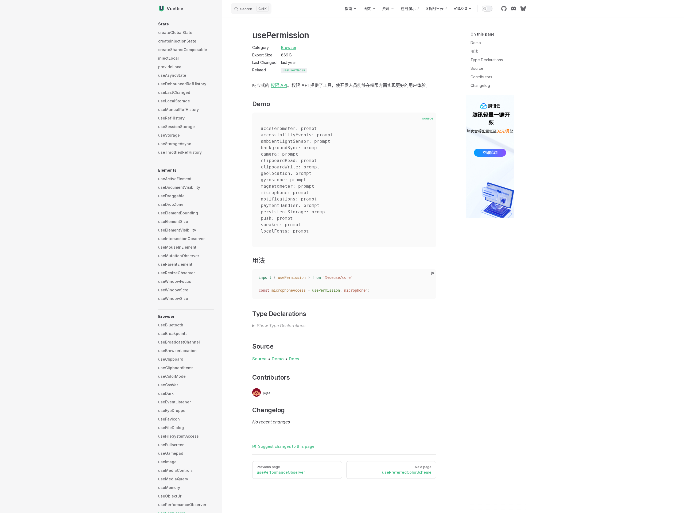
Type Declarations (487, 59)
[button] (186, 24)
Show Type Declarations (281, 325)
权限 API (279, 85)
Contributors (481, 77)
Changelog (480, 85)
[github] (504, 8)
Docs (294, 358)
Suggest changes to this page (286, 446)
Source (477, 68)
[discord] (513, 8)
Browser (288, 47)
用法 (474, 51)
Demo (476, 42)
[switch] (487, 8)
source (427, 118)
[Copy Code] (427, 277)
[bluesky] (523, 8)
